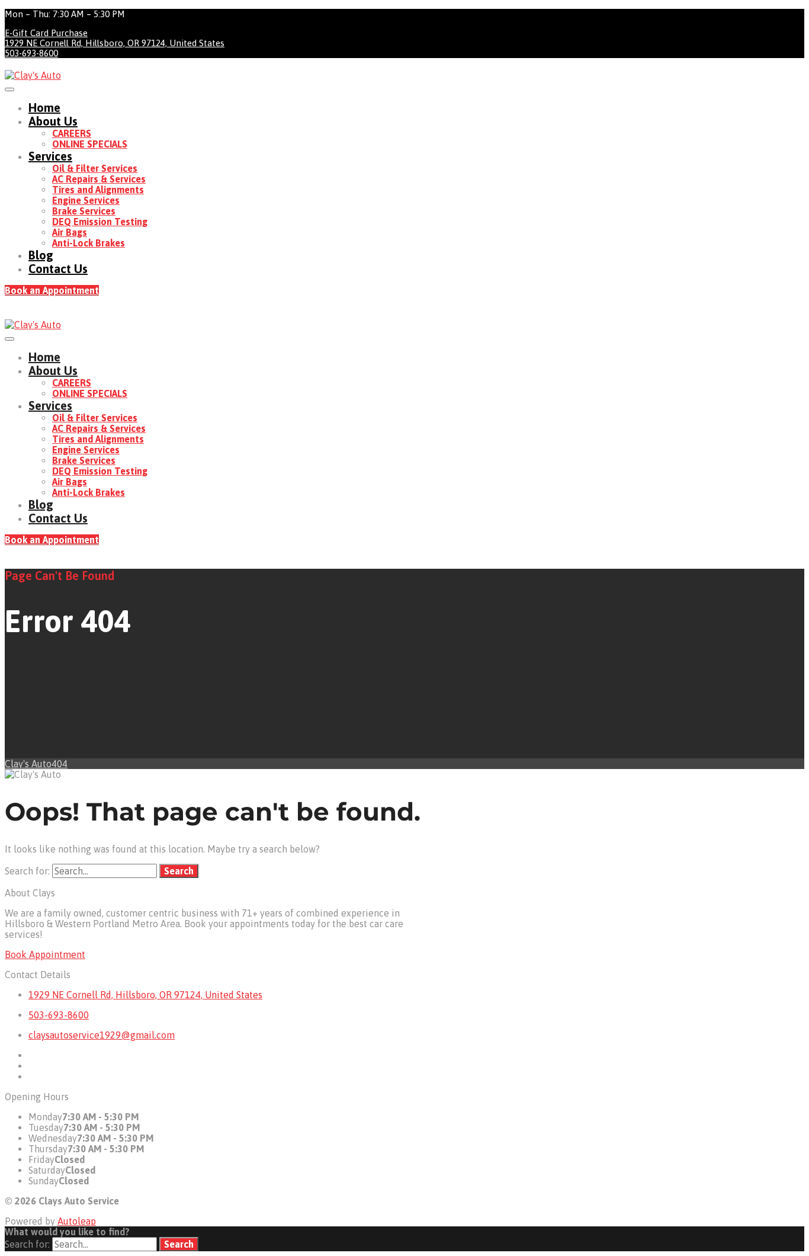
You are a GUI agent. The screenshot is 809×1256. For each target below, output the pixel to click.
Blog (40, 255)
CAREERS (71, 133)
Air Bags (69, 232)
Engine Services (86, 200)
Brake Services (83, 211)
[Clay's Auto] (33, 75)
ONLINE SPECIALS (89, 144)
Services (50, 156)
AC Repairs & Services (99, 179)
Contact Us (58, 268)
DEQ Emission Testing (99, 221)
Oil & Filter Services (94, 168)
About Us (53, 121)
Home (44, 107)
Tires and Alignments (98, 189)
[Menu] (9, 89)
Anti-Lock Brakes (88, 243)
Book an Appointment (52, 290)
